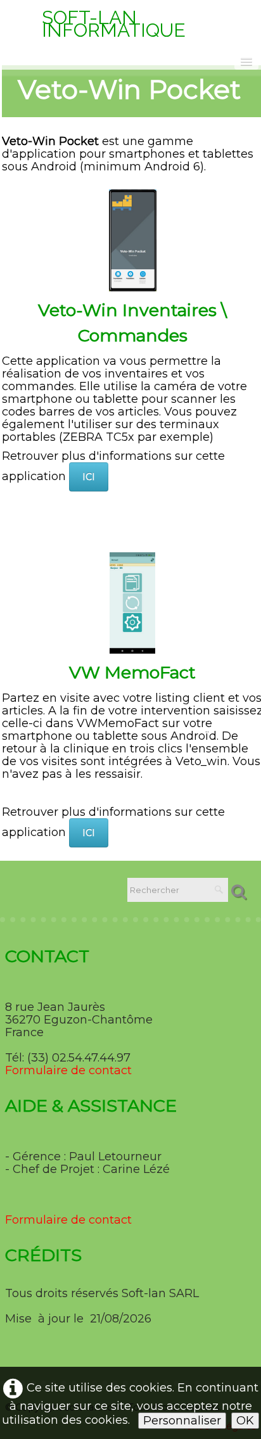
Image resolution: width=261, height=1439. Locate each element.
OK (245, 1421)
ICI (88, 477)
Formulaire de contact (68, 1070)
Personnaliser (182, 1421)
